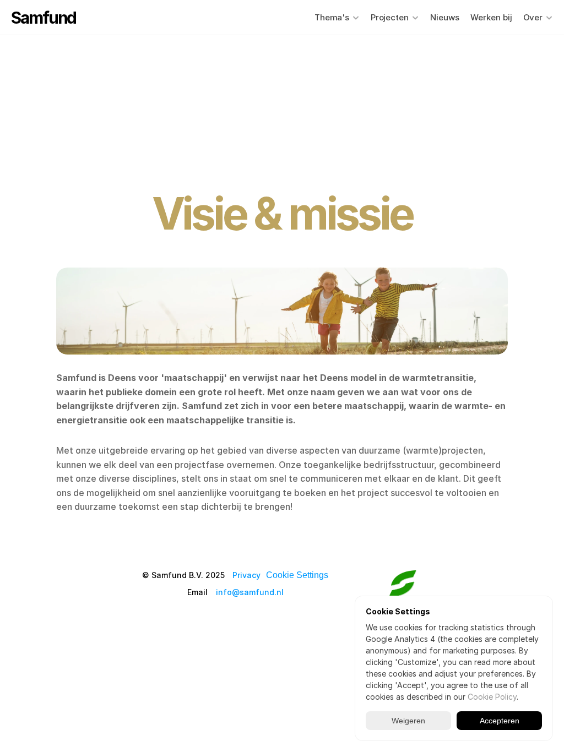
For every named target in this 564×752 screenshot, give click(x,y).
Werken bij (491, 17)
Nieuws (444, 17)
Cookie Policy (492, 696)
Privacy (246, 575)
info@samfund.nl (250, 592)
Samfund (43, 18)
